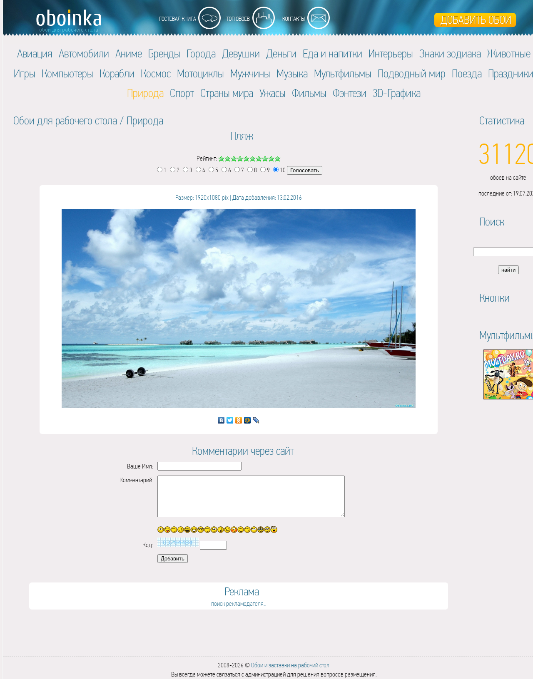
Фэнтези (349, 93)
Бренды (164, 53)
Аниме (128, 53)
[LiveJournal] (256, 420)
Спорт (182, 93)
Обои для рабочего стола (65, 120)
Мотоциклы (200, 73)
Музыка (292, 73)
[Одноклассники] (238, 420)
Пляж (241, 135)
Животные (509, 53)
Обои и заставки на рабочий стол (290, 665)
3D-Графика (397, 93)
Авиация (34, 53)
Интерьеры (391, 53)
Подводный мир (412, 73)
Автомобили (84, 53)
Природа (145, 120)
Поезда (467, 73)
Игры (24, 73)
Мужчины (250, 73)
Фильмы (309, 93)
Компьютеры (67, 73)
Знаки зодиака (450, 53)
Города (201, 53)
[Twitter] (230, 420)
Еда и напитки (332, 53)
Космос (156, 73)
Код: (147, 545)
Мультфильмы (342, 73)
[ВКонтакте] (221, 420)
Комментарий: (136, 480)
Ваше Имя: (140, 466)
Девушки (241, 53)
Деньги (281, 53)
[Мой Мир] (247, 420)
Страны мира (226, 93)
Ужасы (272, 93)
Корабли (117, 73)
